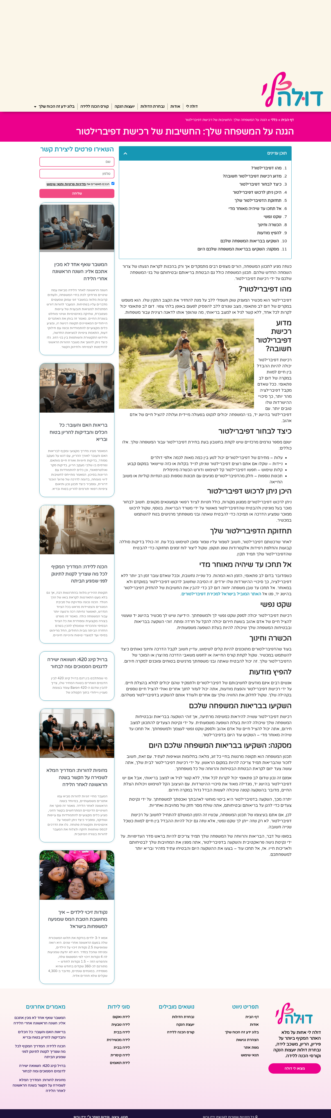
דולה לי (192, 106)
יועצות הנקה (125, 106)
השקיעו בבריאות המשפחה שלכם (249, 241)
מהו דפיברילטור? (266, 168)
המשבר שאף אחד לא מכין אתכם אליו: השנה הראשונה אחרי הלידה (79, 272)
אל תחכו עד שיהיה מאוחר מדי (255, 208)
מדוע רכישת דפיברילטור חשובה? (252, 176)
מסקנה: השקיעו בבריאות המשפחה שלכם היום (238, 249)
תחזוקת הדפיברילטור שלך (258, 200)
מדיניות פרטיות (75, 184)
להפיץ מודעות (269, 232)
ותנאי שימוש (55, 184)
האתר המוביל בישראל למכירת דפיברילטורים (221, 593)
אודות (175, 106)
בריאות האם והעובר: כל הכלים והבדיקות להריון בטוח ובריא (78, 432)
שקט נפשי (272, 216)
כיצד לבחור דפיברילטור (260, 184)
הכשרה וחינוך (269, 224)
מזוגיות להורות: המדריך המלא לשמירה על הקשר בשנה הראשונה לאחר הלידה (76, 777)
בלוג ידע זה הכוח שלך (57, 106)
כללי (274, 120)
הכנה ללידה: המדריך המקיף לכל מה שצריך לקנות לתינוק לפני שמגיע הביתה (79, 574)
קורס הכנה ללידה (94, 106)
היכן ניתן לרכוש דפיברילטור (257, 192)
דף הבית (287, 120)
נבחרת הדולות (153, 106)
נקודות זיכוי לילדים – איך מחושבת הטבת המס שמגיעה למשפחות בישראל (77, 919)
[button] (125, 153)
